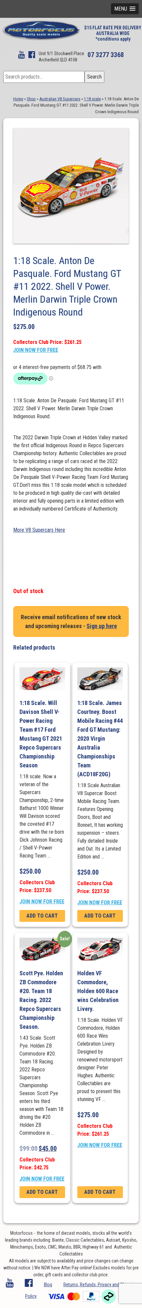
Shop (31, 98)
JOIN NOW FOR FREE (35, 350)
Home (18, 98)
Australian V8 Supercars (59, 98)
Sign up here (102, 625)
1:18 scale (92, 98)
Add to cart (42, 916)
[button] (125, 8)
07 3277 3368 (106, 55)
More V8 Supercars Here (39, 530)
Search (94, 77)
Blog (48, 1284)
